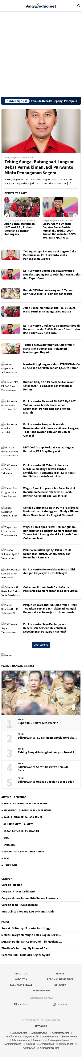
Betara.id (37, 1040)
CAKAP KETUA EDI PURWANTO (21, 831)
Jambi (21, 719)
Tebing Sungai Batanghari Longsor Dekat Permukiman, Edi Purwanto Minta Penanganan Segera (39, 167)
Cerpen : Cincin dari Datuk (18, 891)
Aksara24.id (29, 1047)
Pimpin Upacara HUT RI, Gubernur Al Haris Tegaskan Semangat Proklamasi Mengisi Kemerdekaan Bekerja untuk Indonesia (50, 608)
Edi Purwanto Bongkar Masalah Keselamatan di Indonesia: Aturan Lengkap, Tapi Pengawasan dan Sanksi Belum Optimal (51, 429)
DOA (6, 837)
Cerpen (7, 878)
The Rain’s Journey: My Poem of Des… (26, 948)
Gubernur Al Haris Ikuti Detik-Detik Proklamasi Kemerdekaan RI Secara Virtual (50, 589)
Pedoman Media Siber (60, 979)
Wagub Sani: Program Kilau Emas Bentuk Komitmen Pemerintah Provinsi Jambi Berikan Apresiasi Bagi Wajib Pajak (49, 491)
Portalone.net (66, 1044)
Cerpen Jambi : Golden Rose (19, 905)
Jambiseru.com (13, 1036)
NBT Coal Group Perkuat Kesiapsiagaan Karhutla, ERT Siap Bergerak (49, 449)
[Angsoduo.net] (41, 5)
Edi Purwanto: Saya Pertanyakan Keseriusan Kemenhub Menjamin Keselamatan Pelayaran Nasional (44, 627)
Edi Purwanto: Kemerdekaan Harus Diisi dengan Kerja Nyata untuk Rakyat (49, 571)
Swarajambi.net (13, 1044)
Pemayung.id (47, 1044)
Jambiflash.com (39, 1033)
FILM (6, 858)
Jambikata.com (50, 1036)
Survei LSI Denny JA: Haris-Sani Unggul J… (29, 928)
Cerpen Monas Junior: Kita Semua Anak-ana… (31, 898)
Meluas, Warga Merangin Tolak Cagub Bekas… (31, 935)
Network (60, 984)
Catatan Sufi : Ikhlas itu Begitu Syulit (25, 955)
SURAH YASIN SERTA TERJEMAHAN (23, 851)
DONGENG (9, 844)
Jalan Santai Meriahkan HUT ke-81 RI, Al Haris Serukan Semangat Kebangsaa (19, 229)
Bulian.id (30, 1044)
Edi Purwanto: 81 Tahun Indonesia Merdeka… (47, 737)
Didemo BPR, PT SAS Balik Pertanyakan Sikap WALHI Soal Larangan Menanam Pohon (48, 385)
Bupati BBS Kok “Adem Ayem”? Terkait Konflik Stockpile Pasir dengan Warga (48, 292)
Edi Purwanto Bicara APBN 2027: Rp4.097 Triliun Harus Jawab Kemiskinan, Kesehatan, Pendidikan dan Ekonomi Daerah (49, 406)
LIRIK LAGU (10, 865)
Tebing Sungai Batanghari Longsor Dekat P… (47, 752)
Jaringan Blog (40, 990)
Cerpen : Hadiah (11, 885)
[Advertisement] (41, 54)
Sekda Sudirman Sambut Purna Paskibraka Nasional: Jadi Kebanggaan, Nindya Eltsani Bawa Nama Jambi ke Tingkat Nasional (51, 511)
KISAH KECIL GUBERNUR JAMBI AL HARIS (27, 810)
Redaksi (60, 973)
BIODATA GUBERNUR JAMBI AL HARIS (25, 803)
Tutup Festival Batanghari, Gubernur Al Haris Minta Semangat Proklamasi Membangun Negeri (49, 348)
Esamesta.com (69, 1036)
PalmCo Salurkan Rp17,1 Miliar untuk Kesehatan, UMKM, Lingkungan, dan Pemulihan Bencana (47, 553)
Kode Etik (21, 979)
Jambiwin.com (19, 1033)
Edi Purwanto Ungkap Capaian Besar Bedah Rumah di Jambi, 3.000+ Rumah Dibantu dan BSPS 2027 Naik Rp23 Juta (59, 230)
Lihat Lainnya (41, 644)
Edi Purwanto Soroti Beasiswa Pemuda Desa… (43, 768)
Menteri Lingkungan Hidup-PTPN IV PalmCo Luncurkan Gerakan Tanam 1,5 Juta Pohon (51, 366)
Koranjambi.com (60, 1033)
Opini (21, 734)
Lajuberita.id (31, 1036)
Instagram (62, 1004)
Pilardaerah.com (20, 1040)
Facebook (23, 1004)
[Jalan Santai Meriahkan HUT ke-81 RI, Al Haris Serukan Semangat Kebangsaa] (22, 207)
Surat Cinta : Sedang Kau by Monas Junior (28, 911)
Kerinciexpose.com (49, 1047)
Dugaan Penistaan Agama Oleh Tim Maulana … (31, 941)
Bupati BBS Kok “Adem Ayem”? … (39, 723)
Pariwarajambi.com (58, 1040)
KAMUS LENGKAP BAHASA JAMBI (22, 817)
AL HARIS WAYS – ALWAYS (18, 824)
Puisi (5, 922)
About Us (21, 973)
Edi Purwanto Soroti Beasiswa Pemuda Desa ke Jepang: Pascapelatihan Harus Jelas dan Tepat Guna (52, 274)
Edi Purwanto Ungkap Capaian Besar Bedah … (47, 781)
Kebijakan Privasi (21, 984)
